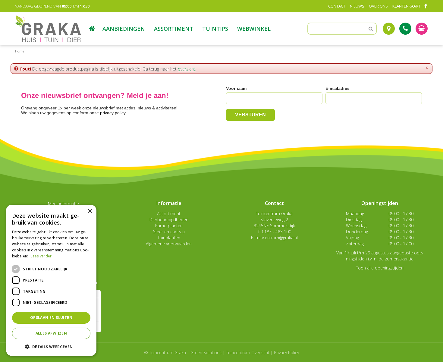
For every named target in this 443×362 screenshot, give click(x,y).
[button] (51, 346)
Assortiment (169, 213)
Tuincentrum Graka (274, 213)
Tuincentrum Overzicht (247, 352)
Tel (405, 29)
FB (425, 6)
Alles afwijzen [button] (51, 333)
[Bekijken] (422, 29)
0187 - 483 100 (276, 232)
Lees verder (41, 256)
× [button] (89, 211)
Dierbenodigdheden (168, 219)
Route (389, 29)
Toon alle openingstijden (380, 268)
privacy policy (112, 112)
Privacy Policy (286, 352)
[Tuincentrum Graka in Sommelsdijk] (48, 28)
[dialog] (51, 280)
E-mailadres (337, 88)
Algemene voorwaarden (169, 244)
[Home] (92, 29)
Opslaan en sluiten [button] (51, 317)
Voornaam (236, 88)
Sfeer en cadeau (169, 232)
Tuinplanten (169, 238)
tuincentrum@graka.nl (277, 238)
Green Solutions (206, 352)
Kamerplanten (169, 225)
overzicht (186, 69)
